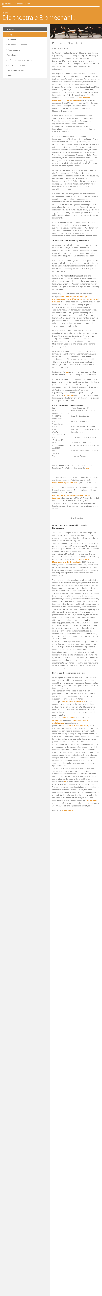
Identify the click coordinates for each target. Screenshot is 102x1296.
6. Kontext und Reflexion (15, 65)
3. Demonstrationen (13, 50)
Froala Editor (67, 810)
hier (87, 468)
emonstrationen (69, 717)
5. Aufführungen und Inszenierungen (20, 60)
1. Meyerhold (11, 39)
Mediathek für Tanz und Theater (17, 4)
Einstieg (9, 34)
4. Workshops (11, 55)
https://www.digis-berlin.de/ (64, 482)
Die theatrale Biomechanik (38, 17)
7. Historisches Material (15, 70)
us (65, 781)
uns (67, 372)
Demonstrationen (68, 296)
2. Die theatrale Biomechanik (17, 45)
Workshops (82, 296)
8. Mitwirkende (11, 75)
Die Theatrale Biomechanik (73, 701)
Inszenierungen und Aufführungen (67, 299)
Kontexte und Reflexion (77, 725)
